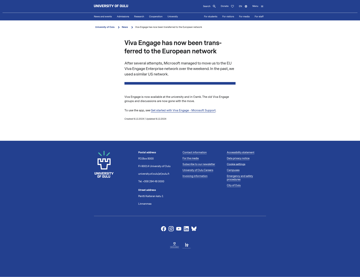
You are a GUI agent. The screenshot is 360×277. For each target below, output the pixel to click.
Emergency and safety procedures (240, 177)
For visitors (228, 16)
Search (206, 6)
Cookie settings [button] (236, 164)
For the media (191, 158)
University (172, 16)
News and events (103, 16)
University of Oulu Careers (198, 170)
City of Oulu (234, 185)
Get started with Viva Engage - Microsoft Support (183, 110)
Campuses (233, 170)
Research (139, 16)
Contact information (195, 152)
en (244, 9)
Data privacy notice (238, 158)
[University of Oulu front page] (117, 6)
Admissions (123, 16)
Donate (225, 6)
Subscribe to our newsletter (199, 164)
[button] (258, 6)
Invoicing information (195, 176)
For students (210, 16)
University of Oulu (105, 27)
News (125, 27)
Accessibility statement (240, 152)
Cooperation (155, 16)
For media (244, 16)
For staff (259, 16)
